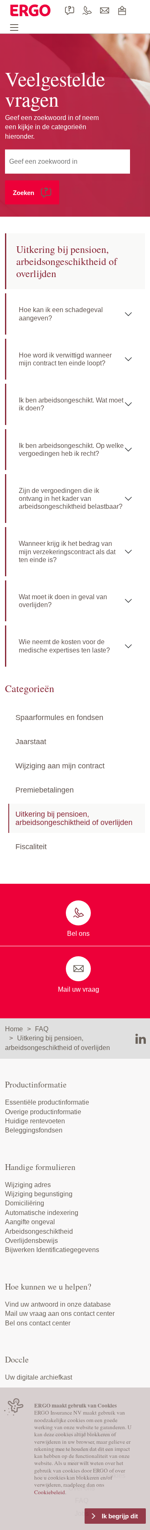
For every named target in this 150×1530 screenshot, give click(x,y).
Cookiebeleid (49, 1492)
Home (14, 1028)
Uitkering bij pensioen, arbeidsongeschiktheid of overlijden (73, 818)
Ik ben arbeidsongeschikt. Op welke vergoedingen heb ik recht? (71, 449)
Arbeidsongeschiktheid (39, 1231)
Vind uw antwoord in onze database (58, 1304)
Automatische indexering (41, 1212)
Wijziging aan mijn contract (60, 766)
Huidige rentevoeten (35, 1121)
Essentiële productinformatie (47, 1102)
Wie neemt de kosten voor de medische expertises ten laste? (64, 645)
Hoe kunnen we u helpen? (48, 1286)
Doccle (17, 1359)
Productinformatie (36, 1084)
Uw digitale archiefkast (38, 1377)
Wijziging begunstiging (38, 1194)
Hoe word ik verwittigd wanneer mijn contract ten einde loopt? (65, 359)
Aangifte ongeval (30, 1221)
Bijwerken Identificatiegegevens (52, 1249)
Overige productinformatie (43, 1111)
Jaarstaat (30, 742)
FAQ (41, 1028)
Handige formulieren (40, 1166)
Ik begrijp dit (120, 1516)
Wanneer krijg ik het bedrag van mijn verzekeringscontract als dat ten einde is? (67, 551)
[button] (32, 192)
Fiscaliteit (31, 846)
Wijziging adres (28, 1184)
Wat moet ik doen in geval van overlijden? (63, 600)
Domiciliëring (24, 1203)
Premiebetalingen (44, 790)
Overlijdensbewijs (31, 1240)
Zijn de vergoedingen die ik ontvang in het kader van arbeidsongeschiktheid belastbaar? (70, 498)
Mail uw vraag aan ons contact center (60, 1313)
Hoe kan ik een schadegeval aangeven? (61, 313)
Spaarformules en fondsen (59, 717)
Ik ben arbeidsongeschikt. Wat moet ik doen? (71, 404)
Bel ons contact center (37, 1323)
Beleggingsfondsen (33, 1130)
